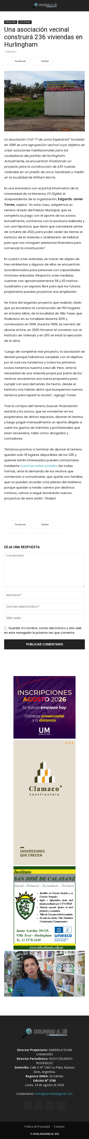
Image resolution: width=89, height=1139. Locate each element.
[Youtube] (61, 1105)
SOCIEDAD (24, 22)
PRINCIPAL (10, 22)
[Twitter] (50, 1105)
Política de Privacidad (37, 1126)
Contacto (59, 1126)
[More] (58, 61)
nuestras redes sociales (38, 466)
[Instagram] (39, 1105)
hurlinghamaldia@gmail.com (54, 1094)
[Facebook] (28, 1105)
